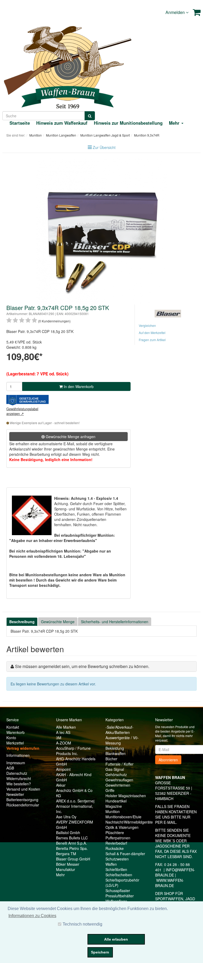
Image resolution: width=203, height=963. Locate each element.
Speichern (100, 952)
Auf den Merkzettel (152, 332)
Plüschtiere (114, 832)
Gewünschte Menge (58, 621)
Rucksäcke (114, 848)
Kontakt (12, 727)
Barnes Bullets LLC (72, 837)
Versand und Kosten (23, 789)
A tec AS (63, 732)
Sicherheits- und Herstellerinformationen (114, 621)
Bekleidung (114, 748)
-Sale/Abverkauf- (119, 727)
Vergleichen (147, 325)
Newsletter (15, 794)
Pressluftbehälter (119, 895)
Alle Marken (66, 727)
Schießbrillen (116, 869)
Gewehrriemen (117, 785)
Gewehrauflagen (119, 779)
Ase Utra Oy (66, 816)
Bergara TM (66, 853)
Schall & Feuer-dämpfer (125, 853)
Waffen (111, 864)
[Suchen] (90, 115)
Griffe (109, 790)
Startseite (20, 122)
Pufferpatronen (117, 837)
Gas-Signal (114, 769)
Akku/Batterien (117, 732)
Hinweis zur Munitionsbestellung (128, 122)
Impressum (15, 762)
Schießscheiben (118, 874)
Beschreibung (22, 621)
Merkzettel (15, 743)
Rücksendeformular (22, 804)
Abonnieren (168, 759)
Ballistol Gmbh (68, 832)
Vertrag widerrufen (22, 748)
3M (58, 737)
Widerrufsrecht (18, 778)
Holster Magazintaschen (125, 795)
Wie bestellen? (18, 783)
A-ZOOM (63, 743)
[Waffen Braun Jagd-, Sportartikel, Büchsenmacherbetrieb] (67, 66)
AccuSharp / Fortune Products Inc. (73, 751)
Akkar (61, 785)
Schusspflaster (117, 890)
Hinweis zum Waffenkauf (61, 122)
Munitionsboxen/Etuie (123, 816)
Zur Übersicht (104, 147)
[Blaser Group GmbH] (168, 313)
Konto (11, 737)
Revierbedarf (116, 843)
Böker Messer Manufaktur (67, 867)
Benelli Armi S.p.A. (71, 843)
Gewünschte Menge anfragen (70, 436)
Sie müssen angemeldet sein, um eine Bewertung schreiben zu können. (82, 666)
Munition (112, 811)
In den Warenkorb (78, 386)
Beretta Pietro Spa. (72, 848)
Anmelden (175, 12)
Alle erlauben (116, 939)
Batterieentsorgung (22, 799)
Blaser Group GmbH (73, 859)
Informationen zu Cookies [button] (32, 915)
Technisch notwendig (82, 924)
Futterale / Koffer (119, 764)
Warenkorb (15, 732)
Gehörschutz (116, 774)
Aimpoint (63, 769)
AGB (10, 768)
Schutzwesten (117, 859)
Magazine (113, 806)
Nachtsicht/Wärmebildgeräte (129, 822)
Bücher (111, 758)
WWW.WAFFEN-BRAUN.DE (169, 883)
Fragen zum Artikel (152, 339)
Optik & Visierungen (122, 827)
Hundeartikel (116, 801)
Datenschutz (16, 773)
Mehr (60, 874)
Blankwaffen (115, 753)
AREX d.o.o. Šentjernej (75, 801)
